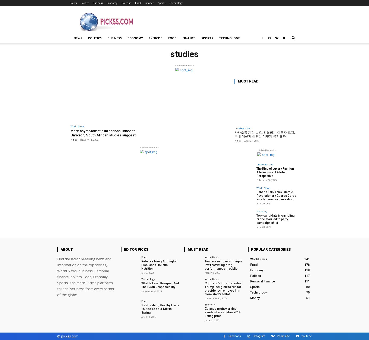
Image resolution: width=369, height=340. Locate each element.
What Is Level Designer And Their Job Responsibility (160, 285)
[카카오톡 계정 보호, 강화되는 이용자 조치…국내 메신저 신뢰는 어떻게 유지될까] (266, 106)
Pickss (73, 139)
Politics (85, 2)
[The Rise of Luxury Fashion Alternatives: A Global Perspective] (244, 172)
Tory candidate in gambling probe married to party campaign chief (275, 219)
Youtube (307, 336)
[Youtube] (284, 38)
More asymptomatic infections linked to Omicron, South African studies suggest (103, 133)
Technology (176, 2)
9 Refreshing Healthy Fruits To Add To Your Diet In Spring (160, 309)
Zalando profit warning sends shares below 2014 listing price (222, 312)
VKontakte (283, 336)
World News (77, 126)
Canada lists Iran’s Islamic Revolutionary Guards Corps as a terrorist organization (276, 195)
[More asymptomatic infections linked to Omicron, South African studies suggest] (108, 100)
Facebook (234, 336)
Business (98, 2)
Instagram (259, 336)
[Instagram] (269, 38)
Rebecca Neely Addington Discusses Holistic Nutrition (159, 265)
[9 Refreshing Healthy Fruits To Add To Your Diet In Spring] (129, 309)
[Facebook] (262, 38)
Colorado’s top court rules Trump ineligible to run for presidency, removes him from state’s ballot (223, 289)
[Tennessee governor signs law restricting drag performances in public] (193, 265)
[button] (293, 38)
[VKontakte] (277, 38)
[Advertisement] (221, 21)
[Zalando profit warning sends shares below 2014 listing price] (193, 312)
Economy (112, 2)
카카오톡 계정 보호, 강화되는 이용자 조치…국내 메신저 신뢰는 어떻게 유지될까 (265, 134)
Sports (161, 2)
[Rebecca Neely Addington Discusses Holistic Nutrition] (129, 265)
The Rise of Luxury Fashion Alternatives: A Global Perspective (275, 172)
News (73, 2)
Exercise (126, 2)
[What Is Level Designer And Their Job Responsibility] (129, 287)
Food (138, 2)
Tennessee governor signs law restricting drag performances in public (223, 265)
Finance (149, 2)
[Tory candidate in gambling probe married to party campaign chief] (244, 219)
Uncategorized (242, 128)
